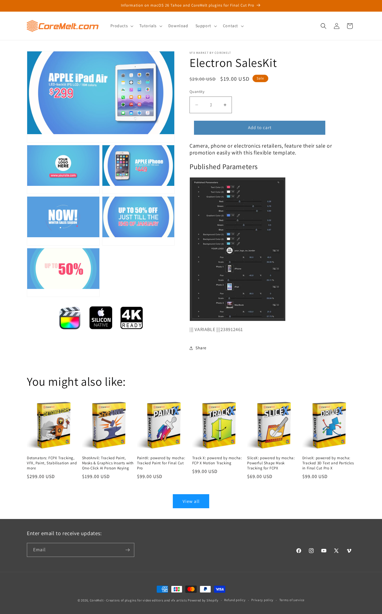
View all (191, 501)
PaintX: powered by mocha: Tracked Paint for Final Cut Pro (161, 463)
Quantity (197, 91)
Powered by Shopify (203, 600)
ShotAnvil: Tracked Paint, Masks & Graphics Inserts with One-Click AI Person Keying (108, 463)
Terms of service (291, 600)
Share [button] (201, 347)
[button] (121, 25)
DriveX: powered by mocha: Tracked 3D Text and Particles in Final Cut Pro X (328, 463)
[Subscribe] (127, 550)
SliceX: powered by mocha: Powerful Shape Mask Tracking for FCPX (271, 463)
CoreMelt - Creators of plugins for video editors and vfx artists (138, 600)
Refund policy (234, 600)
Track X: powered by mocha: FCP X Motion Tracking (217, 461)
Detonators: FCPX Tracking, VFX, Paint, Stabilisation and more (52, 463)
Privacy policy (262, 600)
